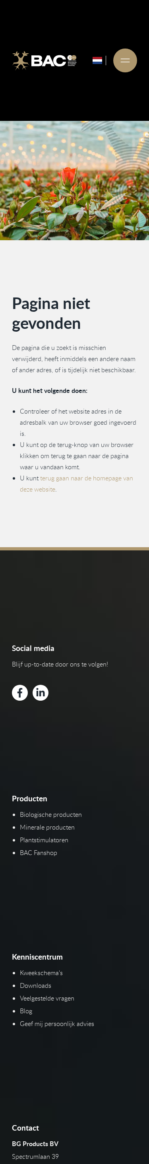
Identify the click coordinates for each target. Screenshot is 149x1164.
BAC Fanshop (38, 852)
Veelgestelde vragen (47, 998)
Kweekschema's (41, 972)
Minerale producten (47, 827)
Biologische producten (51, 814)
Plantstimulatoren (44, 840)
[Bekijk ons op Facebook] (20, 693)
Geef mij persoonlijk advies (57, 1023)
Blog (26, 1011)
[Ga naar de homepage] (44, 60)
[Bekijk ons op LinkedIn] (40, 693)
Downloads (35, 985)
